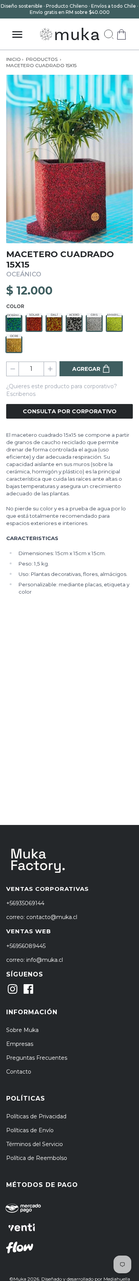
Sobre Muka (22, 1030)
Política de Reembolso (36, 1158)
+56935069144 (25, 903)
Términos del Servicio (34, 1144)
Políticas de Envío (30, 1130)
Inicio (13, 59)
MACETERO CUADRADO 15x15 (41, 65)
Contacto (18, 1071)
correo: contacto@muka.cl (41, 917)
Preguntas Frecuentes (36, 1057)
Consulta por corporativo (70, 411)
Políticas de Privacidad (36, 1116)
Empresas (19, 1043)
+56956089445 (26, 946)
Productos (42, 59)
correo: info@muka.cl (34, 959)
